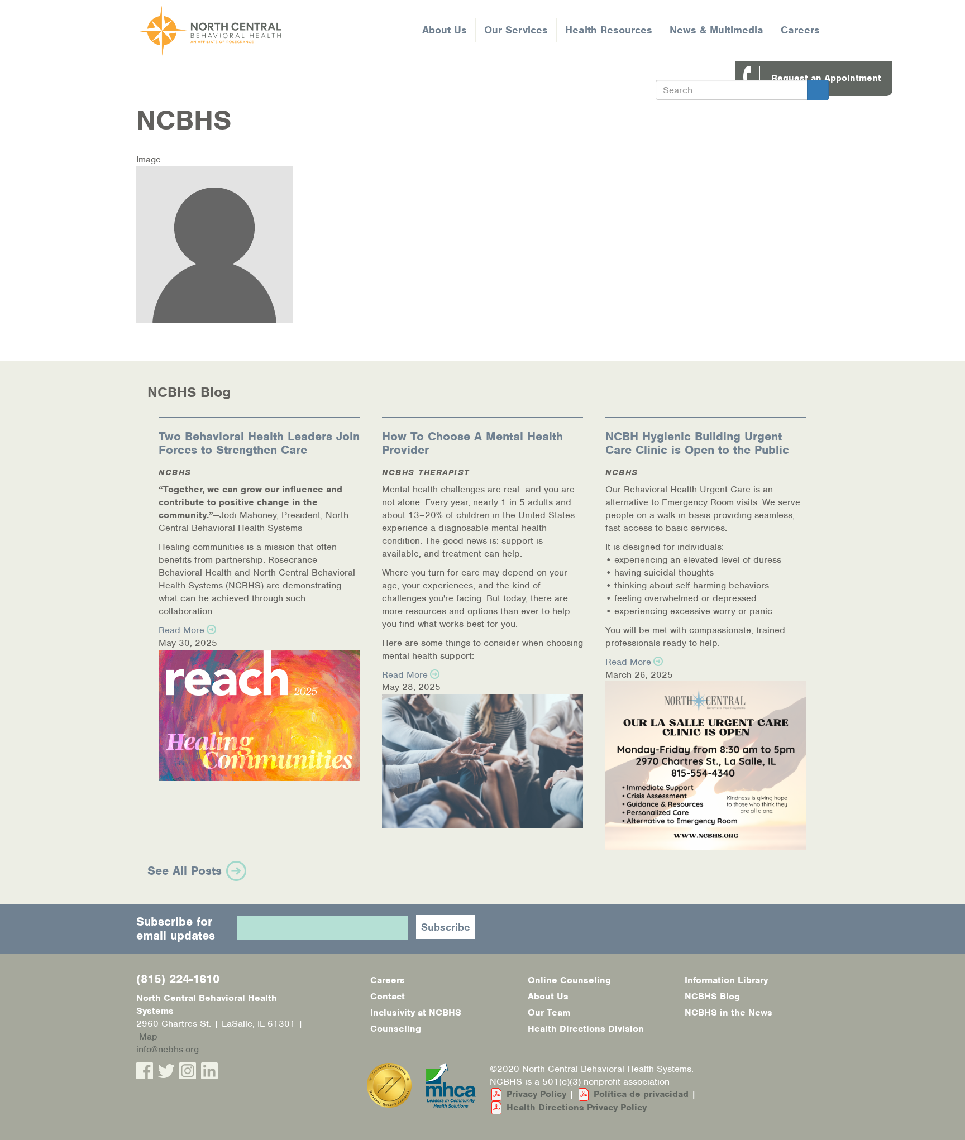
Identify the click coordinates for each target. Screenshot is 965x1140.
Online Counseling (569, 980)
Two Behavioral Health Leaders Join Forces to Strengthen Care (259, 443)
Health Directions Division (586, 1028)
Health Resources (608, 29)
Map (148, 1036)
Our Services (516, 29)
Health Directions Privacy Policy (577, 1107)
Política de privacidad (641, 1094)
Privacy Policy (536, 1094)
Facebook (144, 1070)
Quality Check (389, 1085)
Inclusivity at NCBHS (415, 1012)
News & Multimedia (716, 29)
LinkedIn (209, 1070)
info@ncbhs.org (167, 1049)
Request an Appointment (826, 78)
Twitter (166, 1070)
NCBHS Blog (712, 996)
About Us (444, 29)
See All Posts (184, 870)
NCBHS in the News (728, 1012)
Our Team (549, 1012)
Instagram (187, 1070)
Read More (181, 630)
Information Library (726, 980)
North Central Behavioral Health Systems (252, 31)
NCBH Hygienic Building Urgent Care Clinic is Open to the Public (697, 443)
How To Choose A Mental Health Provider (472, 443)
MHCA (451, 1085)
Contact (387, 996)
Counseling (395, 1028)
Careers (800, 29)
